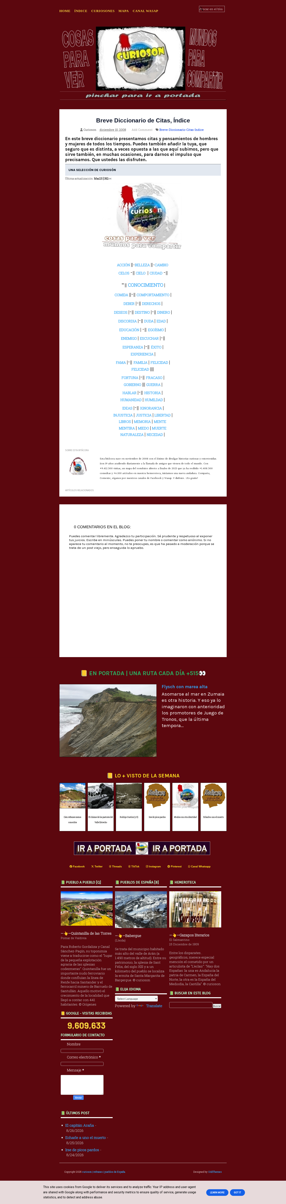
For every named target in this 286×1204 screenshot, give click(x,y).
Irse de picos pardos (157, 817)
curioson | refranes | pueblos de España (103, 1171)
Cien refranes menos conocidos (72, 820)
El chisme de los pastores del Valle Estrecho (101, 820)
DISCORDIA (127, 321)
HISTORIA (152, 392)
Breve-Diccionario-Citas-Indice (181, 130)
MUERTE (159, 428)
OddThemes (215, 1171)
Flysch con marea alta (185, 686)
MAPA (123, 11)
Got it (237, 1192)
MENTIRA (127, 428)
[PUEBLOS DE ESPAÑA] (142, 926)
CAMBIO (161, 265)
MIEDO (143, 428)
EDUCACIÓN (129, 329)
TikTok (135, 866)
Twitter (98, 866)
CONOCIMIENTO (145, 285)
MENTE (160, 421)
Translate (154, 1005)
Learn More (217, 1192)
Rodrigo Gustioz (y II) (129, 817)
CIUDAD (156, 273)
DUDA (149, 321)
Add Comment (142, 130)
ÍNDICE (80, 11)
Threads (116, 866)
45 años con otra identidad (185, 817)
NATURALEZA (132, 434)
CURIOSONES (103, 11)
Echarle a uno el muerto (213, 817)
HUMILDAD (154, 399)
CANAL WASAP (145, 11)
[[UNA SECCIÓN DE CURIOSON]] (196, 926)
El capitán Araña (79, 1125)
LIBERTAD (162, 415)
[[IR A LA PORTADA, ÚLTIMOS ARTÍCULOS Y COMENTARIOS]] (143, 853)
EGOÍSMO (156, 329)
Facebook (78, 866)
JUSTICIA (144, 415)
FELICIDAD (140, 369)
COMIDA (121, 294)
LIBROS (125, 421)
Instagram (154, 866)
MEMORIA (142, 421)
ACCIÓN (123, 265)
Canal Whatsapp (200, 866)
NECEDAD (155, 434)
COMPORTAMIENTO (153, 294)
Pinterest (176, 866)
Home (64, 11)
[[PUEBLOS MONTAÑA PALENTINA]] (88, 924)
